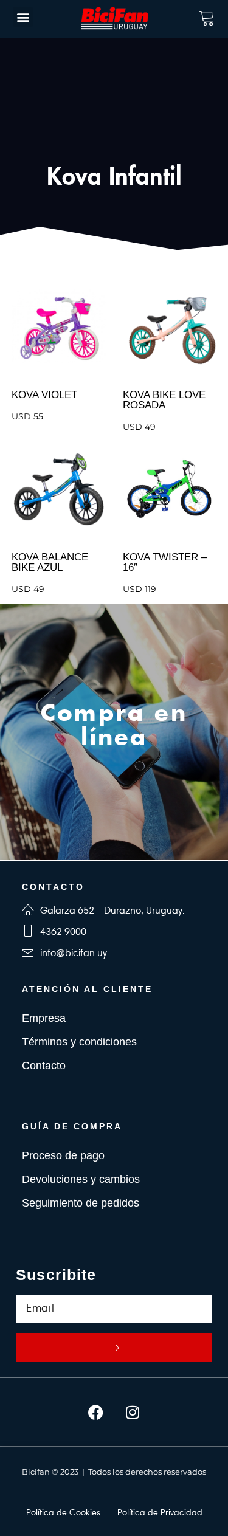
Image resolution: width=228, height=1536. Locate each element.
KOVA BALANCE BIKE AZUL (50, 562)
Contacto (44, 1065)
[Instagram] (132, 1412)
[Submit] (114, 1347)
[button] (23, 17)
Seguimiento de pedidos (80, 1203)
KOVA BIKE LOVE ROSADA (164, 400)
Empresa (44, 1018)
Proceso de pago (63, 1155)
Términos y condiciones (79, 1042)
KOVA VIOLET (44, 395)
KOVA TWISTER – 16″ (165, 562)
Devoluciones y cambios (81, 1179)
